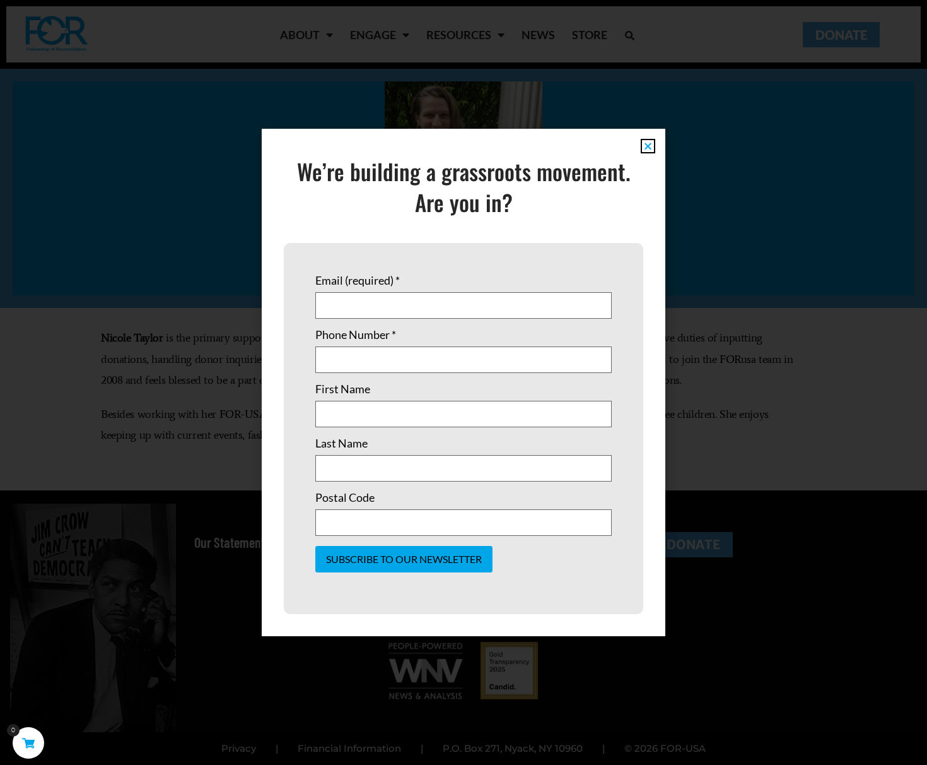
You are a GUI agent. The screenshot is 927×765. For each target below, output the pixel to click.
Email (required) (357, 280)
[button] (648, 146)
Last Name (341, 443)
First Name (342, 388)
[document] (463, 382)
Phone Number (355, 334)
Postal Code (345, 497)
